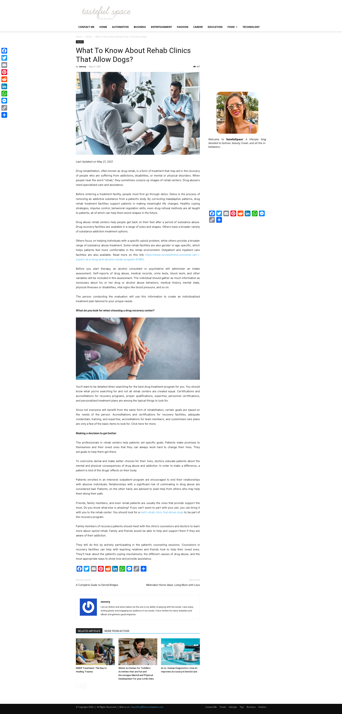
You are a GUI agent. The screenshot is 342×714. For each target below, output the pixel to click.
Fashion (182, 27)
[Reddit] (4, 79)
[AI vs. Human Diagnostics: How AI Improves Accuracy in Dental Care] (180, 651)
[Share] (4, 114)
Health (88, 36)
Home (103, 27)
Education (215, 27)
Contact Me (86, 27)
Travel (223, 706)
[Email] (4, 65)
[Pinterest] (4, 72)
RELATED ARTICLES (89, 631)
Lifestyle (233, 706)
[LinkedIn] (4, 86)
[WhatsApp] (4, 93)
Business (140, 27)
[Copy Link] (4, 107)
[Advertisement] (237, 62)
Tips (242, 706)
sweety (82, 66)
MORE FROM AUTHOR (117, 631)
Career (198, 27)
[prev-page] (78, 686)
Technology (251, 27)
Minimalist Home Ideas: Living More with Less (173, 585)
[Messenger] (4, 100)
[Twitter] (4, 57)
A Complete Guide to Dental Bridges (97, 585)
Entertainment (161, 27)
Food (231, 27)
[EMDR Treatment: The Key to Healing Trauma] (95, 651)
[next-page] (84, 686)
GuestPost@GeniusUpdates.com (147, 706)
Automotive (120, 27)
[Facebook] (4, 50)
